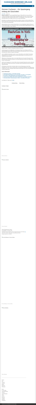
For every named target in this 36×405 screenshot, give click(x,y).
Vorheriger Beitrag (14, 83)
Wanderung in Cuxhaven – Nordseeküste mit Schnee (12, 73)
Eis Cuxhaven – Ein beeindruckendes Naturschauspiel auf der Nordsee (15, 75)
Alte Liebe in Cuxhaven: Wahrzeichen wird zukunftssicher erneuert (11, 232)
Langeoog (3, 383)
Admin (13, 80)
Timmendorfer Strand (5, 391)
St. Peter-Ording (4, 390)
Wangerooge (3, 386)
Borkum (3, 379)
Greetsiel (3, 395)
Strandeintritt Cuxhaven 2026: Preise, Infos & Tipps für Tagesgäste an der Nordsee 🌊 (14, 231)
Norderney (3, 382)
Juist (2, 381)
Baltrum (3, 384)
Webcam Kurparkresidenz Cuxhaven (7, 229)
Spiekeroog (3, 385)
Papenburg (3, 399)
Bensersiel (3, 397)
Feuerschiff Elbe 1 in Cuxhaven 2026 (7, 230)
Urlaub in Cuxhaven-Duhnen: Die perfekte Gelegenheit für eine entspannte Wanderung (17, 76)
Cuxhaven (3, 392)
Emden (3, 394)
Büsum (3, 389)
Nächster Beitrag (21, 83)
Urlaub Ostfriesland (4, 393)
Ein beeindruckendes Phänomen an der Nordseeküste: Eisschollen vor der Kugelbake (17, 74)
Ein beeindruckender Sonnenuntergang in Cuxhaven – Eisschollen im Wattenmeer (17, 77)
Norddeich (3, 398)
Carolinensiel (3, 400)
